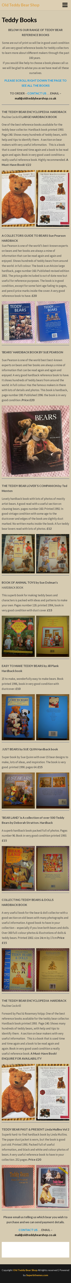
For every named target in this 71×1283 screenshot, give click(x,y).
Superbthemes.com (37, 1275)
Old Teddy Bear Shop (20, 4)
